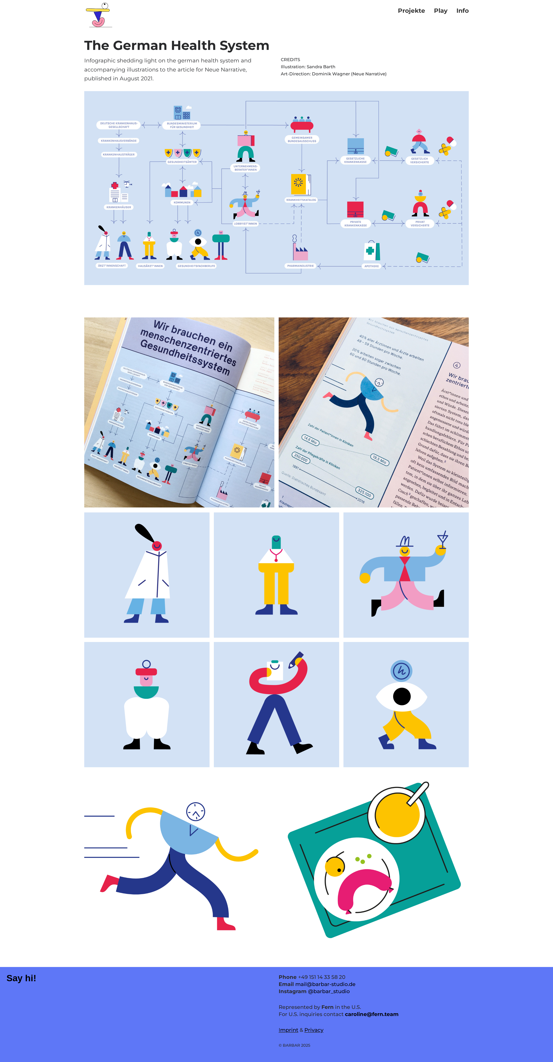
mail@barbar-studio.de (325, 984)
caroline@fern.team (372, 1014)
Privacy (313, 1030)
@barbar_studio (329, 991)
